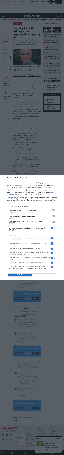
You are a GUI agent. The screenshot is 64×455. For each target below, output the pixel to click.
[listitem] (32, 207)
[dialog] (32, 227)
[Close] (60, 178)
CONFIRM (20, 275)
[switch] (52, 210)
